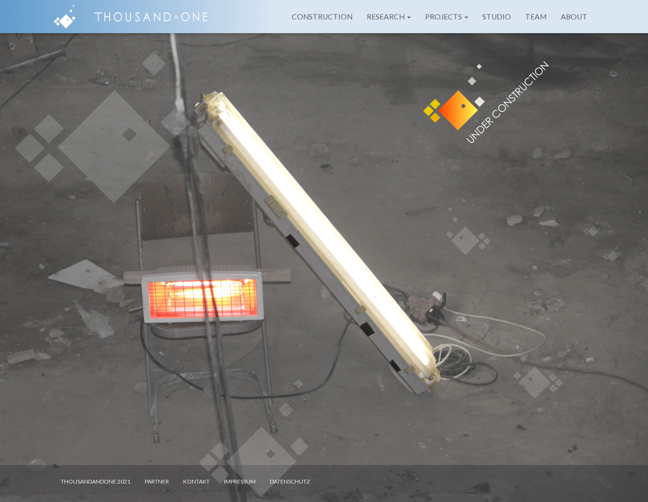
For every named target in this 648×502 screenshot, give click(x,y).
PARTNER (157, 481)
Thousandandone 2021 (95, 481)
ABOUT (574, 16)
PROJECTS (444, 16)
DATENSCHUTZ (290, 481)
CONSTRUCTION (322, 16)
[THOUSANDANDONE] (130, 16)
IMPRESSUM (240, 481)
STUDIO (496, 16)
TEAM (535, 16)
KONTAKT (196, 481)
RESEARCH (386, 16)
